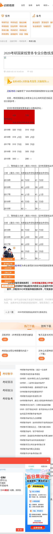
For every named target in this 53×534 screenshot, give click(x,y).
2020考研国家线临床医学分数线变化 (32, 312)
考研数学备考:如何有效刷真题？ (33, 440)
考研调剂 (5, 34)
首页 (23, 5)
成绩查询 (14, 34)
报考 (30, 5)
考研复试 (22, 30)
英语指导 (45, 22)
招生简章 (14, 26)
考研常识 (5, 22)
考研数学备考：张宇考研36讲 (32, 431)
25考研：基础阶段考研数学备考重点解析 (36, 435)
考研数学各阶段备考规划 (30, 374)
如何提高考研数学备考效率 (31, 413)
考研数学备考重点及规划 (30, 449)
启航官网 (13, 41)
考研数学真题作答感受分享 (31, 396)
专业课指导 (37, 26)
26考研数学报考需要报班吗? (31, 391)
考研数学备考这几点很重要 (31, 418)
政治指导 (36, 22)
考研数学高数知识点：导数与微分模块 (35, 427)
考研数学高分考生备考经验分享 (32, 444)
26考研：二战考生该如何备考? (32, 383)
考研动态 (14, 22)
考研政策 (5, 26)
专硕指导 (47, 26)
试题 (21, 34)
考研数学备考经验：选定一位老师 (33, 369)
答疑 (26, 34)
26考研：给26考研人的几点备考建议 (34, 378)
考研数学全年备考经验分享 (31, 453)
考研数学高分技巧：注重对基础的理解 (35, 405)
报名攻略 (22, 22)
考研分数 (5, 30)
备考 (38, 5)
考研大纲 (22, 26)
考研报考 (22, 41)
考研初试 (14, 30)
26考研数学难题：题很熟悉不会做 (33, 387)
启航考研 (11, 90)
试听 (4, 339)
